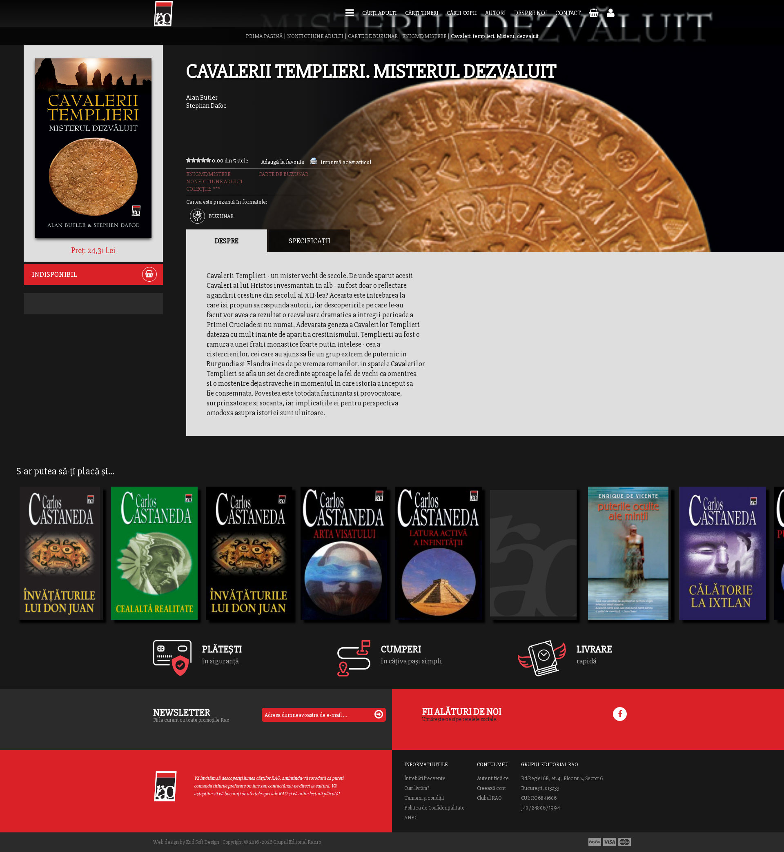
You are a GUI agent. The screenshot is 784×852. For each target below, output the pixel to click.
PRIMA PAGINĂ (264, 36)
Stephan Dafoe (206, 106)
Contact (568, 13)
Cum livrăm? (416, 788)
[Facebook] (620, 714)
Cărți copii (462, 12)
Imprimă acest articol (346, 162)
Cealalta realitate (146, 564)
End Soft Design (202, 842)
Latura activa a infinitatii (438, 564)
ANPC (410, 817)
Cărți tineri (422, 12)
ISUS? (506, 564)
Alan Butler (201, 97)
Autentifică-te (493, 778)
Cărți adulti (379, 12)
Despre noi (530, 13)
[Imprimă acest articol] (313, 162)
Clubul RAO (489, 798)
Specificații (309, 240)
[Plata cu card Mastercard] (624, 842)
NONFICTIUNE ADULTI (315, 36)
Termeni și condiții (424, 798)
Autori (495, 13)
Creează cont (491, 788)
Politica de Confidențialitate (434, 808)
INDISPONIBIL (54, 274)
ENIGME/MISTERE (424, 36)
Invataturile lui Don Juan (59, 564)
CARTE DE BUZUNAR (373, 36)
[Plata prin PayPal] (594, 842)
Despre (226, 240)
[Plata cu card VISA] (609, 842)
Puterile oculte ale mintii (628, 564)
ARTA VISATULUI (336, 564)
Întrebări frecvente (424, 778)
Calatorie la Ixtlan (716, 564)
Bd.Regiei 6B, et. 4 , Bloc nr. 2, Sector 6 (562, 778)
